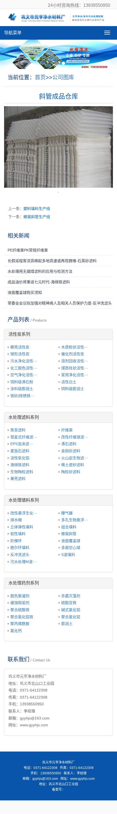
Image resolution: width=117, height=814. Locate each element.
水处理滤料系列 (23, 417)
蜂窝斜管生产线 (36, 217)
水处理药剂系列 (23, 583)
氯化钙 (16, 630)
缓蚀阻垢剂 (19, 603)
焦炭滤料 (18, 430)
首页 (40, 77)
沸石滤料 (68, 444)
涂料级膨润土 (21, 388)
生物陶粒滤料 (21, 472)
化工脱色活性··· (23, 368)
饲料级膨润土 (72, 388)
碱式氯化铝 (70, 610)
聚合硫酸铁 (19, 610)
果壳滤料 (18, 478)
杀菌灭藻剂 (70, 596)
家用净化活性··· (74, 375)
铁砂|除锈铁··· (22, 396)
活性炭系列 (19, 334)
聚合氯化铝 (70, 617)
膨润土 (67, 623)
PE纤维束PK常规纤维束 (28, 250)
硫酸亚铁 (68, 603)
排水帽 (16, 520)
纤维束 (67, 430)
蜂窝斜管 (68, 534)
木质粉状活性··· (74, 347)
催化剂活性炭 (72, 354)
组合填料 (68, 527)
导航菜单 (12, 32)
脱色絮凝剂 (19, 596)
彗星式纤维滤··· (23, 437)
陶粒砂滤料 (70, 472)
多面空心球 (70, 547)
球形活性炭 (19, 354)
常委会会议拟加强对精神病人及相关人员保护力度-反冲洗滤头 (60, 303)
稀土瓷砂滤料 (72, 465)
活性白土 (68, 382)
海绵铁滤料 (19, 465)
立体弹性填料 (21, 527)
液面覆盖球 (70, 541)
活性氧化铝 (19, 458)
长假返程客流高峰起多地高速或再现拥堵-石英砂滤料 (52, 261)
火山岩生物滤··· (74, 458)
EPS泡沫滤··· (21, 444)
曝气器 (67, 513)
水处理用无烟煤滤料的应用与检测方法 (40, 271)
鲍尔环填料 (19, 547)
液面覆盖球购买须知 (25, 292)
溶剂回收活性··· (74, 361)
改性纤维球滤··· (74, 437)
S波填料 (68, 554)
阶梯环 (16, 541)
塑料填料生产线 (36, 208)
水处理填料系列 (23, 500)
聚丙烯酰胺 (19, 623)
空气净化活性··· (23, 375)
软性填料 (18, 534)
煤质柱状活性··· (74, 368)
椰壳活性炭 (19, 347)
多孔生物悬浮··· (74, 520)
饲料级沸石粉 (21, 382)
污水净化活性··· (23, 361)
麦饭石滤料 (19, 451)
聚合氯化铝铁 (21, 617)
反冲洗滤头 (19, 554)
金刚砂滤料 (70, 451)
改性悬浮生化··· (23, 513)
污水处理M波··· (23, 562)
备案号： (58, 789)
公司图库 (63, 77)
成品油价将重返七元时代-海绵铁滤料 (39, 282)
